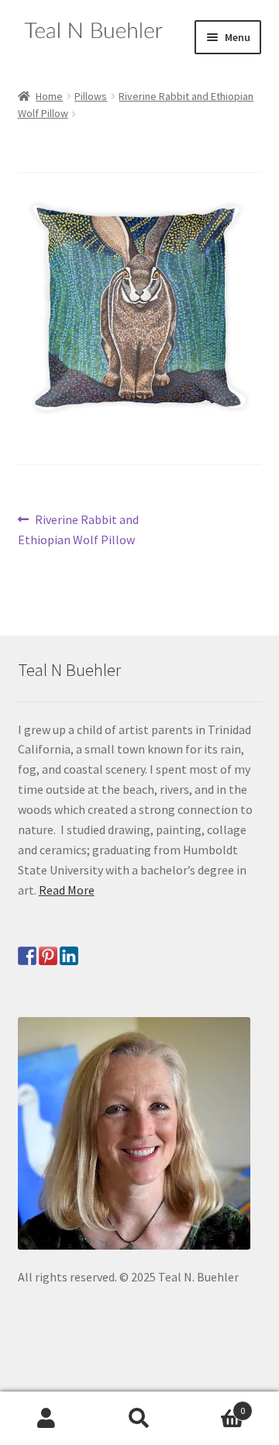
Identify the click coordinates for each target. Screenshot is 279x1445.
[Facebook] (27, 956)
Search (139, 1418)
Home (49, 96)
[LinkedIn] (69, 956)
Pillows (90, 96)
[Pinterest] (48, 956)
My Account (46, 1418)
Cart (215, 1405)
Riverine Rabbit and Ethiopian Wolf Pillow (79, 529)
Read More (67, 890)
